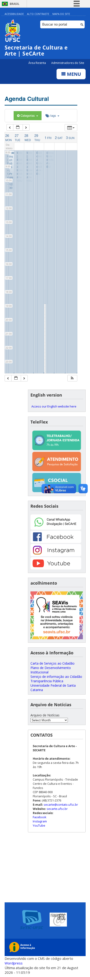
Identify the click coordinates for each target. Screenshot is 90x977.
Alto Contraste (38, 14)
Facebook (39, 817)
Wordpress (14, 963)
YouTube (39, 825)
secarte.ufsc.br (57, 809)
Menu (73, 74)
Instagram (40, 821)
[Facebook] (55, 542)
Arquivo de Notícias (45, 715)
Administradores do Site (67, 63)
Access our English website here (53, 406)
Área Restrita (37, 63)
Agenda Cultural (27, 98)
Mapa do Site (61, 14)
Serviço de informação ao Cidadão (56, 676)
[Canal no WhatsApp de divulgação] (55, 528)
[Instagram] (55, 555)
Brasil (14, 4)
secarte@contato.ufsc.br (61, 804)
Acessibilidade (14, 14)
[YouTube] (55, 568)
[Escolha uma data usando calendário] (18, 127)
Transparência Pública (46, 681)
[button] (72, 378)
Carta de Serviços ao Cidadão (52, 663)
